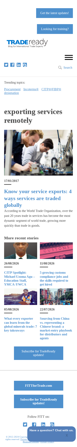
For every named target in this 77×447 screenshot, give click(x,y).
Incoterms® (31, 89)
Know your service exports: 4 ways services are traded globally (38, 198)
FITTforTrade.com (38, 385)
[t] (6, 65)
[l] (19, 65)
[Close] (67, 436)
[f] (12, 65)
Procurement (12, 89)
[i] (25, 65)
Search (67, 67)
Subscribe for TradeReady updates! (38, 353)
